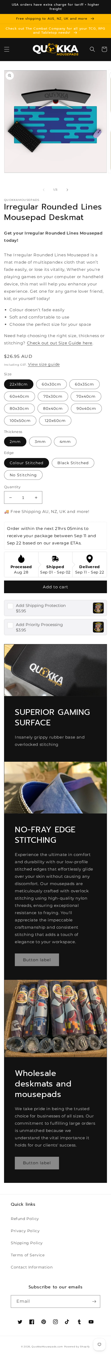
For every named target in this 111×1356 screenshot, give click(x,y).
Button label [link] (37, 959)
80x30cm (19, 408)
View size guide (44, 364)
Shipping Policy (27, 1242)
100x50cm (20, 420)
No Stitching (23, 475)
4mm (65, 441)
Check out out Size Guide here (59, 342)
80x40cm (53, 408)
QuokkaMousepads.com (47, 1346)
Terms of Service (28, 1255)
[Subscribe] (94, 1301)
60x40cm (19, 396)
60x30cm (51, 384)
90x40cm (86, 408)
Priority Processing (39, 625)
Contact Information (32, 1267)
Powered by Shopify (77, 1346)
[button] (7, 49)
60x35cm (84, 384)
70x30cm (53, 396)
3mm (40, 441)
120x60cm (55, 420)
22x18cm (19, 384)
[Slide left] (44, 190)
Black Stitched (73, 462)
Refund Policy (25, 1218)
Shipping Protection (41, 605)
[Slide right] (67, 190)
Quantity (12, 487)
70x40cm (86, 396)
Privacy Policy (25, 1230)
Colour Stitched (26, 462)
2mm (15, 441)
